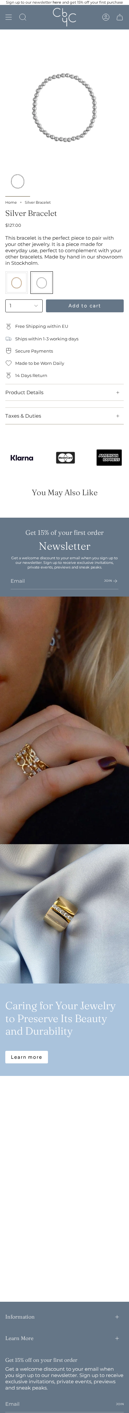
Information (20, 1316)
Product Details (24, 392)
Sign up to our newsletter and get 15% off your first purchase (64, 2)
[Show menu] (8, 17)
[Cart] (120, 17)
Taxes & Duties (23, 416)
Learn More (19, 1338)
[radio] (16, 282)
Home (11, 202)
